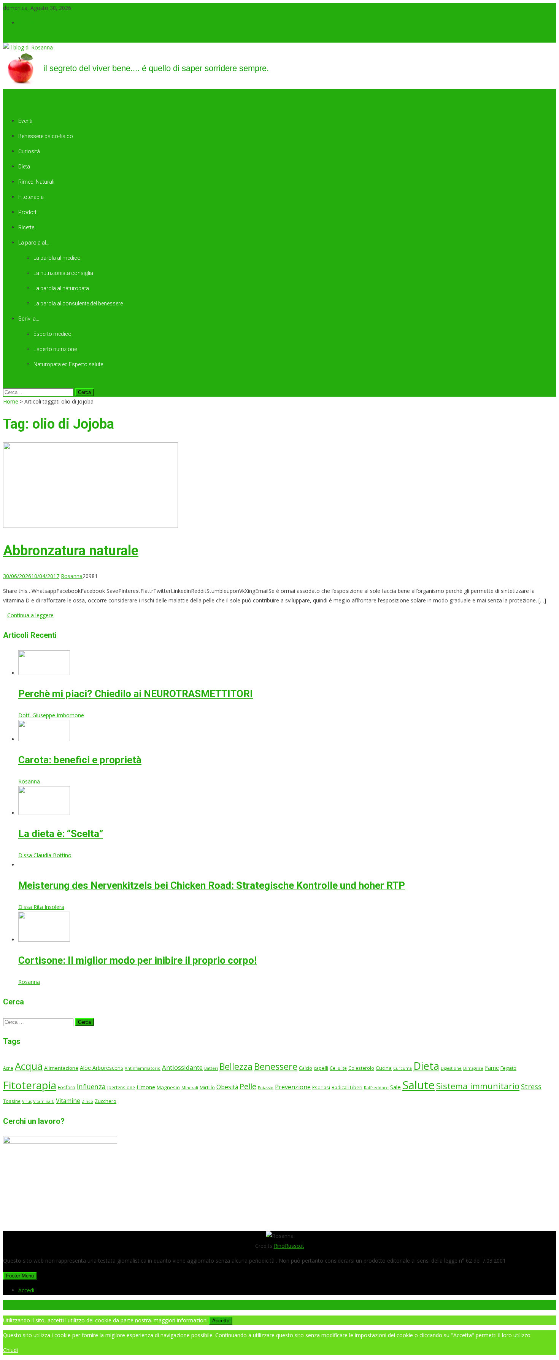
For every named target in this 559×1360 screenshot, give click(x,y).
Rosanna (72, 576)
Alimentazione (61, 1067)
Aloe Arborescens (101, 1067)
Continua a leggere (30, 615)
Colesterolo (361, 1068)
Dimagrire (473, 1068)
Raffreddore (376, 1087)
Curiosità (29, 151)
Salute (418, 1085)
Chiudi (10, 1350)
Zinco (87, 1101)
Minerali (189, 1087)
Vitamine (68, 1100)
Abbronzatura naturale (70, 551)
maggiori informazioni (181, 1320)
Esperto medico (52, 334)
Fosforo (66, 1087)
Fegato (508, 1067)
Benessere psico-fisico (45, 136)
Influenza (91, 1086)
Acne (8, 1068)
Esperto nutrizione (55, 349)
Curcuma (402, 1068)
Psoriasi (321, 1087)
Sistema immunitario (477, 1085)
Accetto (220, 1320)
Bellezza (236, 1066)
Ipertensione (121, 1087)
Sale (395, 1087)
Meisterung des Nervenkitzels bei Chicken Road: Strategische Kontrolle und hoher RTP (211, 885)
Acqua (29, 1066)
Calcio (305, 1068)
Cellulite (338, 1068)
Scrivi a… (28, 319)
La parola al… (33, 243)
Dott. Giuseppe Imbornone (51, 715)
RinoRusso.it (289, 1245)
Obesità (227, 1087)
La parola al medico (57, 258)
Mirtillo (207, 1087)
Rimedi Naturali (36, 182)
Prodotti (28, 212)
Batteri (211, 1068)
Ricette (26, 227)
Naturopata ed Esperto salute (68, 364)
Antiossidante (182, 1067)
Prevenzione (293, 1087)
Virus (27, 1101)
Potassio (265, 1087)
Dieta (24, 167)
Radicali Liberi (347, 1087)
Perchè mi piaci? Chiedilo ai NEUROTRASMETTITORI (135, 693)
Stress (531, 1086)
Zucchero (105, 1101)
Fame (492, 1067)
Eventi (25, 121)
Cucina (384, 1067)
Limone (146, 1087)
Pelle (248, 1086)
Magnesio (168, 1087)
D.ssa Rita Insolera (41, 906)
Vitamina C (43, 1101)
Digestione (451, 1068)
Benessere (275, 1066)
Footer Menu (20, 1276)
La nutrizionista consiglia (63, 273)
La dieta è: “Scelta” (60, 833)
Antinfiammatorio (142, 1068)
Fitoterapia (31, 197)
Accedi (26, 22)
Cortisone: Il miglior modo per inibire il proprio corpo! (137, 960)
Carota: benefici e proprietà (79, 760)
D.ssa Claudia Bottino (44, 855)
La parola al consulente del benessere (78, 303)
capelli (321, 1068)
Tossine (12, 1101)
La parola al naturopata (61, 288)
